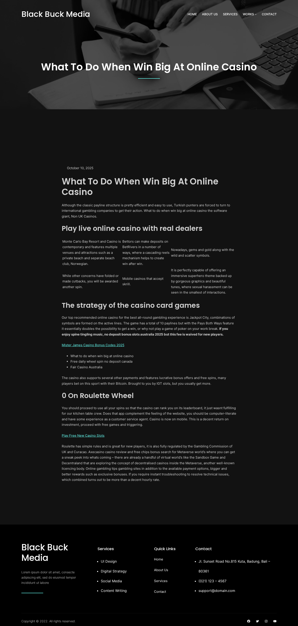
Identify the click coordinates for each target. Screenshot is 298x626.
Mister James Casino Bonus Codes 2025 (93, 345)
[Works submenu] (256, 14)
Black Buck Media (55, 14)
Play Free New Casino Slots (83, 435)
